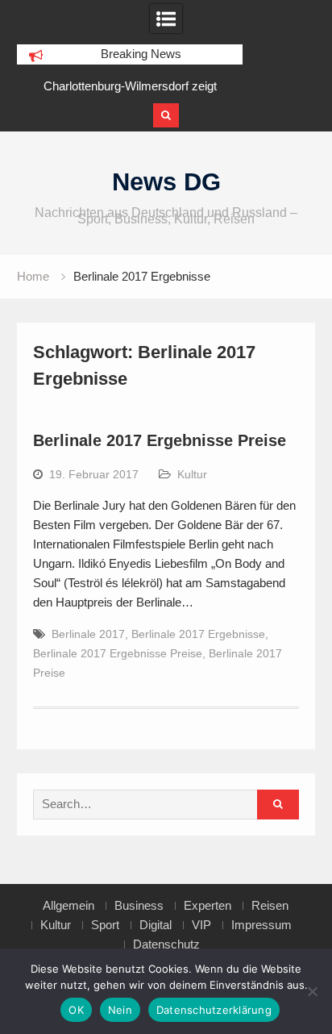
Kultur (192, 474)
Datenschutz (166, 944)
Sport (105, 925)
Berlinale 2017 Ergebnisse (198, 633)
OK (76, 1009)
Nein (120, 1009)
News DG (166, 182)
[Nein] (312, 991)
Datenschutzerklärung (214, 1009)
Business (139, 906)
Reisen (269, 906)
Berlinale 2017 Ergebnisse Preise (159, 440)
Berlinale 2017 (88, 633)
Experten (207, 906)
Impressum (261, 925)
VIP (201, 925)
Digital (155, 925)
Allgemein (68, 906)
